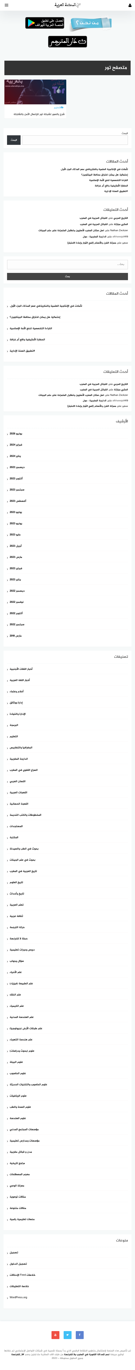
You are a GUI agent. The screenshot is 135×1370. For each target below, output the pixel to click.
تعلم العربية (17, 905)
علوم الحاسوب (18, 1074)
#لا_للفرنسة (17, 1354)
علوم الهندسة (18, 1119)
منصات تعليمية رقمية (22, 1220)
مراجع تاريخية (17, 1163)
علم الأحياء (16, 972)
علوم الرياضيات (18, 1096)
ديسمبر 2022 (17, 591)
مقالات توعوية (18, 1197)
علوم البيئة (16, 1062)
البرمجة (14, 725)
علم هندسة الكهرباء (21, 1040)
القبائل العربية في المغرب (93, 218)
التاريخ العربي (121, 218)
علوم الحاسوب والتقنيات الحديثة (28, 1085)
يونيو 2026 (16, 434)
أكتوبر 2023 (16, 479)
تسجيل (14, 1253)
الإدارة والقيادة (18, 714)
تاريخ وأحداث (17, 894)
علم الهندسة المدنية (22, 1017)
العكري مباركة (121, 224)
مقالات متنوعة (18, 1208)
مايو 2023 (15, 535)
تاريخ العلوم (16, 883)
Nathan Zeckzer (119, 231)
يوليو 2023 (16, 512)
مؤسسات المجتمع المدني (24, 1130)
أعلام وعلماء (17, 692)
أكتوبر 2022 (16, 614)
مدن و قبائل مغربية (21, 1152)
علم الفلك (15, 995)
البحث (125, 133)
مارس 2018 (16, 636)
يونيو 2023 (16, 524)
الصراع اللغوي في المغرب (24, 770)
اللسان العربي (17, 782)
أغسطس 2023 (18, 501)
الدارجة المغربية (19, 759)
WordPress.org (18, 1298)
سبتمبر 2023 (17, 490)
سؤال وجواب (17, 961)
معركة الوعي (17, 1186)
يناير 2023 (15, 580)
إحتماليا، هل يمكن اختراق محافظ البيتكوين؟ (104, 175)
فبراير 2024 (16, 445)
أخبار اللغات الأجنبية (21, 669)
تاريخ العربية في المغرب (23, 871)
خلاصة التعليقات (19, 1287)
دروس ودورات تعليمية (22, 950)
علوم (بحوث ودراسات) (22, 1051)
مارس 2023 (16, 557)
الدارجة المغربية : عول (94, 237)
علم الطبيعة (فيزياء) (21, 984)
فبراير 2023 (16, 569)
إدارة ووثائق (16, 703)
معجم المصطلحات (20, 1175)
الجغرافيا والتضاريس (21, 748)
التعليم (14, 737)
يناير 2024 (15, 456)
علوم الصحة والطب (20, 1107)
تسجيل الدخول (18, 1264)
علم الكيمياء (17, 1006)
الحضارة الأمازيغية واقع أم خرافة (111, 186)
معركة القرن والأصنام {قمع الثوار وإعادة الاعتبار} (91, 243)
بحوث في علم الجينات (22, 860)
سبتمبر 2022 (17, 625)
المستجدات (16, 827)
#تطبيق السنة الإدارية (116, 191)
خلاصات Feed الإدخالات (22, 1275)
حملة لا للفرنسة (19, 939)
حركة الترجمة (17, 928)
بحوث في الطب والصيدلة (24, 849)
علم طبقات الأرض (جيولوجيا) (26, 1029)
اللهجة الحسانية (19, 804)
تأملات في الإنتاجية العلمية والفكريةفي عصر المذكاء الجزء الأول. (94, 169)
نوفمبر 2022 (17, 602)
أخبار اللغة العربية (20, 680)
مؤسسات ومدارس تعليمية (25, 1141)
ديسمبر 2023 (17, 468)
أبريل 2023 (16, 546)
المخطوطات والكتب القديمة (25, 815)
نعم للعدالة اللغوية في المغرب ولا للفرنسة (87, 1354)
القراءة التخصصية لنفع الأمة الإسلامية (108, 180)
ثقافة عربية (16, 916)
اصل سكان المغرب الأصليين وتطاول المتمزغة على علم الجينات (71, 231)
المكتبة (14, 838)
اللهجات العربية (18, 793)
